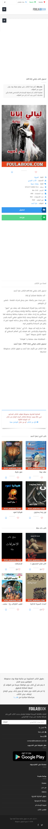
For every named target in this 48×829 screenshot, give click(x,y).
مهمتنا (41, 2)
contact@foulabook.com (35, 740)
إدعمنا (42, 736)
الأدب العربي (32, 180)
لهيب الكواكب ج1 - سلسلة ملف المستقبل (12, 604)
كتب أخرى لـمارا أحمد (38, 436)
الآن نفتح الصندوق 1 (38, 564)
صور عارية (18, 472)
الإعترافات (18, 564)
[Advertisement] (24, 49)
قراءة (22, 217)
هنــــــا (16, 697)
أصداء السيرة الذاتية (38, 604)
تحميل (22, 210)
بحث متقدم (21, 2)
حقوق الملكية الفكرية (39, 796)
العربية (36, 177)
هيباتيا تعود (17, 512)
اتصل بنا (42, 728)
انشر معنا (41, 732)
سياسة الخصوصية (40, 800)
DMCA (44, 792)
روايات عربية (35, 183)
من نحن (43, 787)
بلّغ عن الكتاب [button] (31, 422)
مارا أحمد (34, 203)
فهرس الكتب (42, 809)
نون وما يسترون (40, 512)
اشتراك (5, 721)
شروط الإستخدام (40, 805)
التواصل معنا (14, 422)
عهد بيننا (42, 472)
